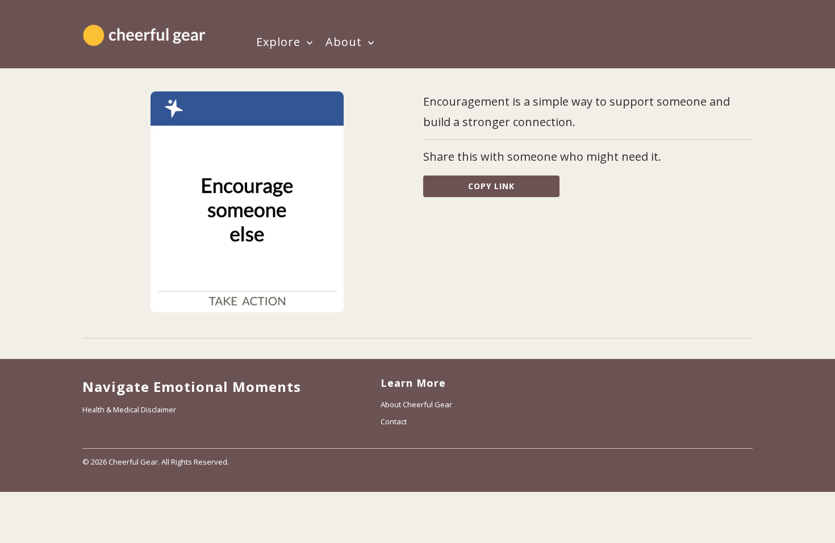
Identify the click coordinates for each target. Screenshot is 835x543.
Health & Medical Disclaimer (129, 409)
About (345, 43)
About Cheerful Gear (416, 404)
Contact (394, 421)
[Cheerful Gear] (145, 34)
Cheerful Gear (133, 462)
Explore (280, 43)
